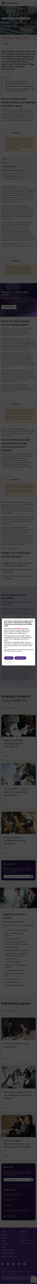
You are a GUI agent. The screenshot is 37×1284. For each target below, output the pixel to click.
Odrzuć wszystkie (20, 658)
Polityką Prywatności (16, 651)
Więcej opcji (9, 661)
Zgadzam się (9, 658)
